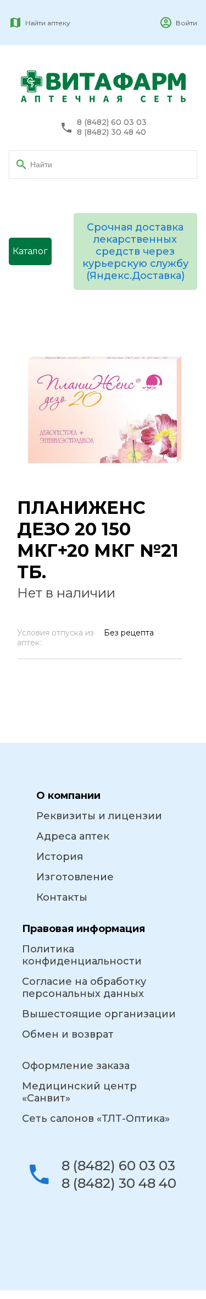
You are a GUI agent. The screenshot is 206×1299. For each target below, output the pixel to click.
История (59, 857)
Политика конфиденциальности (82, 955)
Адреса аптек (72, 836)
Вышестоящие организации (99, 1014)
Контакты (61, 897)
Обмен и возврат (68, 1034)
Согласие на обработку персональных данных (84, 987)
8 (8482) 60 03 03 (112, 122)
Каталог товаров (30, 255)
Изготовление (75, 877)
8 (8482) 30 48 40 (111, 132)
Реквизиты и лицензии (99, 816)
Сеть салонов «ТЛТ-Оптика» (96, 1118)
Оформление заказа (76, 1066)
